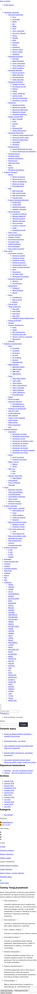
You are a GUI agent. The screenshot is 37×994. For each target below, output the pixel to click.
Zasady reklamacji (6, 869)
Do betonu (15, 350)
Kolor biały (15, 309)
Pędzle (10, 397)
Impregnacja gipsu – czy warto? (15, 741)
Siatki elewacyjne (18, 510)
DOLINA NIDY (13, 619)
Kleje (14, 471)
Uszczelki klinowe (14, 494)
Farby (10, 346)
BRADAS (11, 608)
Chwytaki (15, 59)
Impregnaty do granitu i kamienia (23, 450)
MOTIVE (11, 661)
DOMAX (11, 622)
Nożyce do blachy (18, 73)
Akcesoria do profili (18, 230)
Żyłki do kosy (12, 304)
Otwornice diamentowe (20, 140)
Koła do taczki (17, 300)
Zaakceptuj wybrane (7, 990)
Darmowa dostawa (10, 568)
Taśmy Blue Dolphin (18, 378)
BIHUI (10, 601)
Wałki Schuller (17, 369)
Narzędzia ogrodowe (15, 279)
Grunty (10, 455)
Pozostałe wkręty (18, 186)
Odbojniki (11, 341)
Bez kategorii (8, 815)
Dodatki (10, 557)
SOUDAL (11, 686)
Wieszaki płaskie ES (19, 216)
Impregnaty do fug (18, 439)
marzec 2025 (8, 804)
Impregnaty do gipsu (19, 445)
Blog (5, 577)
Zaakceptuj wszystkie (21, 990)
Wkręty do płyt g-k (18, 179)
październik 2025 (10, 788)
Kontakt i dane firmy (6, 854)
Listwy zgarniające (18, 63)
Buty (13, 126)
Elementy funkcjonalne (12, 952)
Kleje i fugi (11, 469)
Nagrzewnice (12, 161)
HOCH (10, 635)
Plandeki (11, 323)
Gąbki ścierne (12, 422)
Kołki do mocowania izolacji (17, 522)
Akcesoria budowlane (15, 82)
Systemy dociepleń (10, 506)
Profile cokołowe (17, 515)
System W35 (16, 202)
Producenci (8, 582)
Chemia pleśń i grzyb (19, 265)
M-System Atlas (13, 242)
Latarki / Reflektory (18, 93)
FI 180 (10, 552)
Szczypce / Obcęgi (18, 33)
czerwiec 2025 (9, 797)
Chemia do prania (18, 258)
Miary (10, 165)
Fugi (13, 473)
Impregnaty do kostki (19, 434)
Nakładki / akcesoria (19, 209)
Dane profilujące (9, 980)
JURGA (10, 638)
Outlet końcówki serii (11, 561)
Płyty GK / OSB (13, 411)
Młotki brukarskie (18, 61)
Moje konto (8, 571)
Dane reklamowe (10, 920)
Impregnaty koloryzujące (20, 436)
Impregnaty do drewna (20, 448)
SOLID (10, 684)
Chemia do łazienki (18, 256)
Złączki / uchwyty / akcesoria (22, 337)
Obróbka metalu (13, 156)
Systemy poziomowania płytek (22, 135)
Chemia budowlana (10, 429)
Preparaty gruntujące (19, 459)
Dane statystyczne (10, 900)
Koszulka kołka (17, 198)
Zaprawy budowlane (15, 476)
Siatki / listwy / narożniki (16, 508)
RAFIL (10, 673)
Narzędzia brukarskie (15, 56)
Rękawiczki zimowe (19, 112)
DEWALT (11, 624)
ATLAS (10, 591)
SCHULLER (12, 682)
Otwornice (15, 42)
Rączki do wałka (13, 399)
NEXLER (11, 663)
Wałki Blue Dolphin (18, 367)
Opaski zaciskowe (14, 244)
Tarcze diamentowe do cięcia (22, 149)
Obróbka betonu (13, 147)
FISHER (10, 629)
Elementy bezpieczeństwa (13, 966)
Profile (14, 228)
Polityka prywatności (7, 850)
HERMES (11, 633)
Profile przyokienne (18, 517)
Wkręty (10, 174)
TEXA (10, 693)
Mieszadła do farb (18, 406)
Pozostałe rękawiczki (19, 114)
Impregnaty (12, 432)
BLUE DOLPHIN (13, 598)
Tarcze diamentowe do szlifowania (24, 151)
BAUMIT (11, 596)
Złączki (14, 293)
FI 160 (10, 550)
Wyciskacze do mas (19, 86)
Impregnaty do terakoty (20, 443)
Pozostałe (11, 485)
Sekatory (15, 281)
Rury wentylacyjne (18, 332)
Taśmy (10, 376)
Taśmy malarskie (18, 390)
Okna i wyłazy (13, 499)
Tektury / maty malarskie (16, 418)
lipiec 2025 (8, 795)
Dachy (6, 487)
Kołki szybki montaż (19, 193)
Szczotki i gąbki (17, 274)
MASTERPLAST (13, 649)
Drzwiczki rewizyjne (19, 334)
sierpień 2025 (8, 793)
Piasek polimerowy (14, 306)
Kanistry (15, 302)
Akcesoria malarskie (15, 401)
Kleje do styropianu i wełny (17, 536)
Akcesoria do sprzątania (20, 276)
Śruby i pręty (12, 232)
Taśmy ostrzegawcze (19, 385)
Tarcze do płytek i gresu (20, 137)
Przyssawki (16, 142)
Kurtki (14, 121)
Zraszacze (15, 288)
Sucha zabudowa (14, 212)
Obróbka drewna (14, 154)
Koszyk (6, 575)
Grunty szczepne (18, 457)
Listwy (14, 513)
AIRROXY (11, 587)
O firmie (2, 846)
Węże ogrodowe (17, 290)
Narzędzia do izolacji (15, 538)
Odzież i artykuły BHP (15, 117)
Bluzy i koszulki (17, 119)
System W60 (16, 205)
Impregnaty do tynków (20, 452)
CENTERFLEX (12, 615)
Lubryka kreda (17, 96)
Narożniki (15, 520)
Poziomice (15, 54)
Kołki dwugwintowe (18, 195)
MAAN (10, 647)
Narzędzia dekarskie (15, 70)
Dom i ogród (8, 251)
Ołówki (14, 91)
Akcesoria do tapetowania (17, 408)
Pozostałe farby (17, 362)
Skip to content (5, 1)
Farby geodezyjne (18, 65)
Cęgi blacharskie (18, 77)
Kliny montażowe (14, 246)
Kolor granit (16, 313)
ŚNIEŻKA (11, 689)
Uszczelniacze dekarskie (16, 496)
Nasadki (15, 38)
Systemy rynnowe (14, 501)
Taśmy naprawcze (18, 392)
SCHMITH (11, 680)
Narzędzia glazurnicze (15, 133)
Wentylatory (16, 339)
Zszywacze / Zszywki (19, 100)
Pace (14, 17)
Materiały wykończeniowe (13, 344)
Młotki (14, 26)
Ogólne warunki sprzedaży (9, 865)
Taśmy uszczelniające (15, 492)
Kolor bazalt (16, 311)
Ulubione (7, 573)
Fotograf (7, 773)
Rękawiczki (12, 103)
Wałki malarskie (13, 364)
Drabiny (10, 167)
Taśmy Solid (16, 381)
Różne (10, 295)
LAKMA (10, 645)
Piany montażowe (14, 483)
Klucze (14, 35)
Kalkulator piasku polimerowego (23, 318)
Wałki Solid (16, 371)
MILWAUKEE (12, 654)
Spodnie (15, 123)
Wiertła (14, 45)
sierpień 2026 (8, 781)
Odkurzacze (16, 272)
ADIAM (10, 584)
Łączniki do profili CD (19, 214)
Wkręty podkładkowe (19, 181)
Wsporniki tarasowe (19, 207)
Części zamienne (18, 68)
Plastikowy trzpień (18, 527)
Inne (9, 427)
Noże (14, 28)
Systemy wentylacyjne (15, 325)
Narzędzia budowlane (15, 15)
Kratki (14, 327)
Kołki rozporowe (17, 191)
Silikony (14, 464)
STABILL (11, 691)
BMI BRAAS (12, 603)
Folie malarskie (13, 415)
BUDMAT (11, 610)
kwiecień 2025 (9, 802)
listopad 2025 (9, 786)
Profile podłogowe (14, 413)
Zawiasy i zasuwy (14, 237)
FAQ (5, 580)
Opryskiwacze (17, 283)
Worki (14, 269)
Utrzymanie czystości (15, 253)
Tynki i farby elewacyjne (16, 529)
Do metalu (15, 348)
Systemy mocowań (10, 172)
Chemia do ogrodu (18, 260)
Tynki (14, 531)
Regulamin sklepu (6, 877)
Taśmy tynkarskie (18, 388)
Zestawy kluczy (17, 49)
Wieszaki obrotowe (18, 221)
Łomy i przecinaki (18, 31)
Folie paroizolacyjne (14, 540)
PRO (9, 668)
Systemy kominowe (10, 547)
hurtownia (7, 770)
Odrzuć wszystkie (6, 993)
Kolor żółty (15, 316)
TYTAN (10, 696)
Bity (13, 24)
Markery (15, 89)
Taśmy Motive (17, 383)
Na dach (15, 360)
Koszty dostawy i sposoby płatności (12, 873)
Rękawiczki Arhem (18, 105)
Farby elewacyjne (18, 533)
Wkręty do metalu (18, 184)
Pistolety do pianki (18, 84)
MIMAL (10, 656)
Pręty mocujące (17, 223)
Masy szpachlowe (14, 425)
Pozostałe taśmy (17, 394)
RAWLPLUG (12, 675)
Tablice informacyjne (19, 130)
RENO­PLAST (12, 677)
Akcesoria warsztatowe (16, 170)
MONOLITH (12, 659)
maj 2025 (7, 799)
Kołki (9, 188)
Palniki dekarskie (18, 79)
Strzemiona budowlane (16, 239)
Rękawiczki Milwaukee (20, 110)
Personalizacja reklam (11, 937)
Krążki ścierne (13, 420)
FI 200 (10, 554)
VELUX (10, 698)
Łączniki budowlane (15, 235)
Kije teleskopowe (18, 404)
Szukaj (2, 721)
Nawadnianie (12, 286)
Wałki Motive (16, 374)
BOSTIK (10, 605)
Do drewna (16, 353)
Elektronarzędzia (14, 163)
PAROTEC (11, 666)
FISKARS (11, 631)
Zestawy (7, 566)
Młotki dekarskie (17, 75)
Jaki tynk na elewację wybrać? (22, 770)
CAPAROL (11, 612)
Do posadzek (16, 357)
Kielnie (14, 21)
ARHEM (10, 589)
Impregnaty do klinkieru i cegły (22, 441)
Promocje (7, 564)
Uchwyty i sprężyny (19, 225)
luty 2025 (7, 806)
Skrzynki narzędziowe (19, 98)
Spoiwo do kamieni (14, 320)
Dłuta (14, 40)
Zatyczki (11, 543)
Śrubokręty (16, 47)
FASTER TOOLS (13, 626)
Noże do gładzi (17, 52)
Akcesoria (15, 144)
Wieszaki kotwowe (18, 218)
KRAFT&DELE (12, 642)
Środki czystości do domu (21, 267)
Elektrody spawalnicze (15, 158)
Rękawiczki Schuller (19, 107)
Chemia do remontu (18, 262)
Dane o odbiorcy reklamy (12, 929)
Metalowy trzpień (18, 524)
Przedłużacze (17, 297)
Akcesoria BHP (17, 128)
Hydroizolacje (12, 480)
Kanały (14, 330)
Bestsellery (7, 559)
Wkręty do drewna (18, 177)
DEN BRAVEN (12, 617)
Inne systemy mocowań (16, 249)
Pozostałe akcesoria (15, 545)
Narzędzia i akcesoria (11, 12)
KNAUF (10, 640)
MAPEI (10, 652)
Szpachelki (16, 19)
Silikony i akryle (13, 462)
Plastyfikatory (17, 478)
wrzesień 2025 (9, 790)
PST (9, 670)
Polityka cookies (5, 858)
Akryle (14, 466)
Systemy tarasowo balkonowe (18, 200)
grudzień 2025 (9, 783)
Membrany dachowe (15, 489)
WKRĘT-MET (12, 700)
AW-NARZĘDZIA (13, 594)
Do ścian (15, 355)
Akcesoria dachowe (15, 503)
